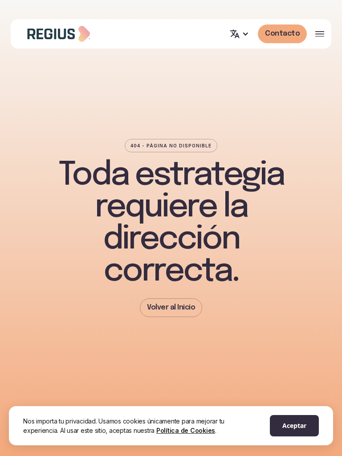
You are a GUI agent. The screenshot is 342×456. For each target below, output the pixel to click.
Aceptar (294, 425)
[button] (239, 33)
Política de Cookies (185, 430)
